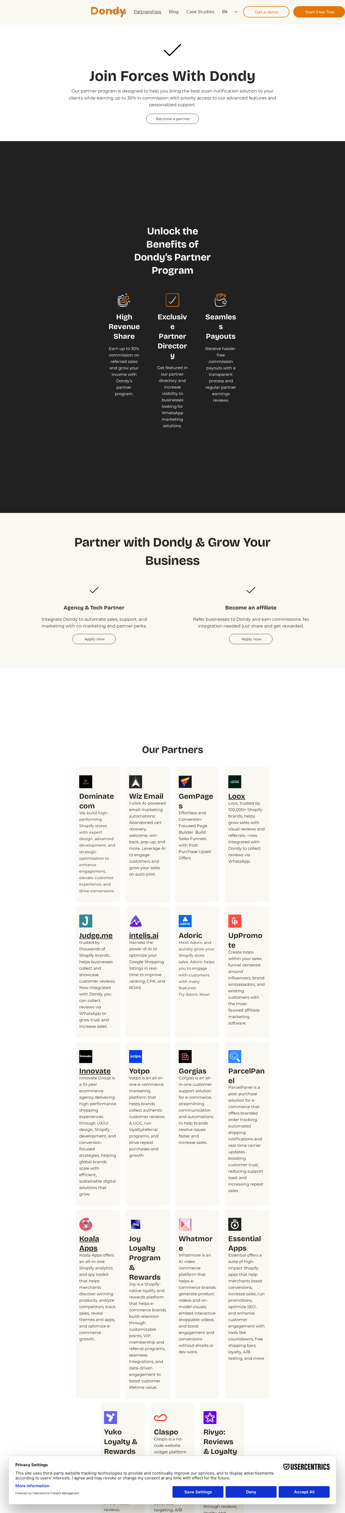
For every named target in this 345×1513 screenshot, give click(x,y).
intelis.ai (143, 935)
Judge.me (96, 935)
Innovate (95, 1070)
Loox (236, 796)
